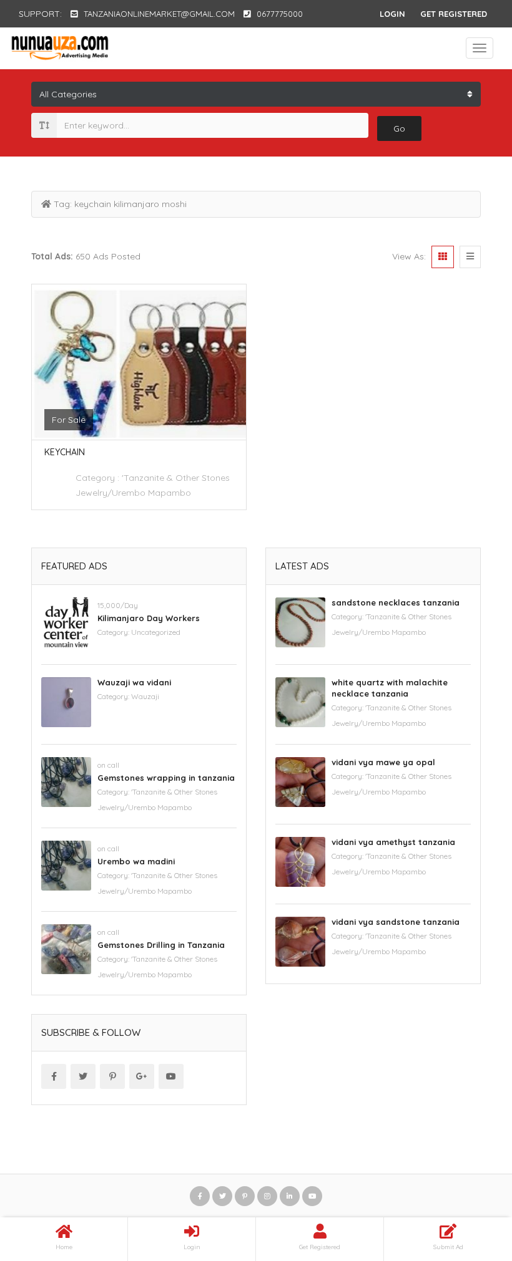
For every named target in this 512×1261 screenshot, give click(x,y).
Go (399, 128)
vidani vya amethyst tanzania (393, 842)
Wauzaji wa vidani (134, 682)
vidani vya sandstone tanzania (396, 922)
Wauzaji (145, 696)
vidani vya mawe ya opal (383, 762)
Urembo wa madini (136, 861)
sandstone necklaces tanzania (396, 602)
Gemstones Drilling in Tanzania (161, 945)
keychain (64, 452)
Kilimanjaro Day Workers (148, 618)
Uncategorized (155, 632)
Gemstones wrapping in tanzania (166, 778)
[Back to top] (471, 1183)
